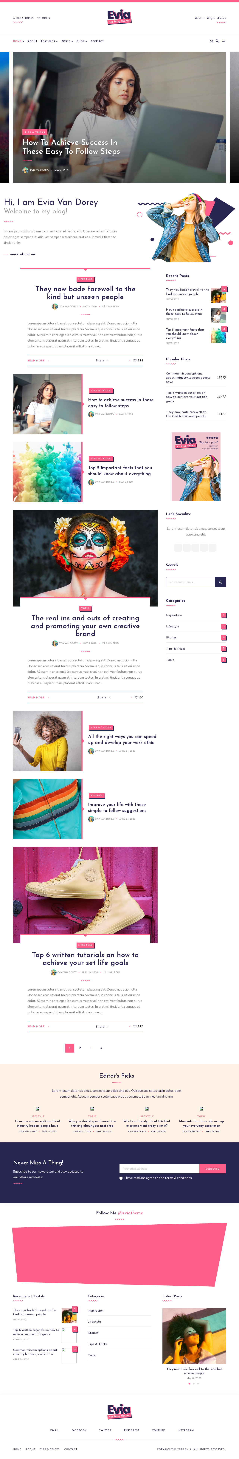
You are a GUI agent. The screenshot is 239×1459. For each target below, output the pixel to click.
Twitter (105, 1430)
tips (212, 18)
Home (17, 41)
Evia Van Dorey (39, 170)
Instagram (186, 1430)
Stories (44, 18)
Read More (36, 361)
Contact (97, 41)
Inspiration (174, 615)
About (32, 41)
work (223, 18)
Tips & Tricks (24, 18)
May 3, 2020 (90, 643)
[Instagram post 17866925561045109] (20, 1257)
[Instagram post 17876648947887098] (179, 1257)
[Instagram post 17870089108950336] (60, 1253)
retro (200, 18)
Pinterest (131, 1430)
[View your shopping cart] (212, 41)
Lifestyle (85, 279)
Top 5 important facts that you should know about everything (185, 334)
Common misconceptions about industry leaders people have (188, 378)
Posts (65, 41)
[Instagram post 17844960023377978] (219, 1253)
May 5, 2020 (126, 482)
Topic (85, 608)
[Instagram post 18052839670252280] (99, 1257)
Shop (80, 41)
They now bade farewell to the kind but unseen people (187, 291)
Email (54, 1430)
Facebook (79, 1430)
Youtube (158, 1430)
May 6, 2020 (61, 170)
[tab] (189, 1383)
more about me (23, 254)
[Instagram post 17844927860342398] (139, 1253)
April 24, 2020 (127, 751)
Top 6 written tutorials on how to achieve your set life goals (186, 397)
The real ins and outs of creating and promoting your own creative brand (85, 626)
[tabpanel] (194, 1344)
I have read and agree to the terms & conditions (158, 1178)
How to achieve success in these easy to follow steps (184, 311)
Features (48, 41)
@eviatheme (130, 1213)
